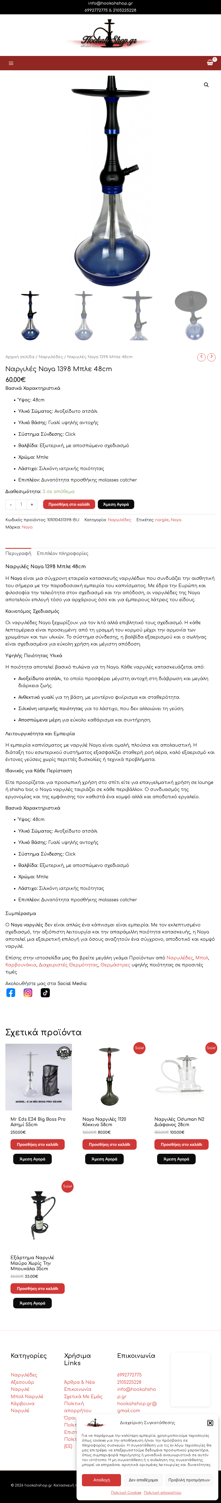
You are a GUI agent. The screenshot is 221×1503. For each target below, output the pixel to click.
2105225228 (124, 10)
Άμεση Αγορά (116, 504)
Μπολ (201, 958)
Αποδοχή (102, 1480)
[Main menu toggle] (11, 63)
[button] (210, 1423)
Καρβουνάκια (20, 965)
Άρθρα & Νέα (79, 1382)
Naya (176, 520)
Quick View (38, 1105)
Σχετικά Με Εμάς (83, 1396)
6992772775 (129, 1375)
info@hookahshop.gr (110, 3)
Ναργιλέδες (51, 357)
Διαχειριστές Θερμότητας (68, 965)
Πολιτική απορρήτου (162, 1493)
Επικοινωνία (77, 1389)
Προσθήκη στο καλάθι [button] (37, 1144)
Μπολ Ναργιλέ (27, 1396)
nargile (162, 520)
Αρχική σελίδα (19, 357)
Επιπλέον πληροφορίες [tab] (63, 553)
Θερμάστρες (116, 965)
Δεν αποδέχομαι (143, 1480)
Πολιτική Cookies (126, 1493)
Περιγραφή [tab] (18, 553)
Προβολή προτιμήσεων (189, 1480)
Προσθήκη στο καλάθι (69, 504)
